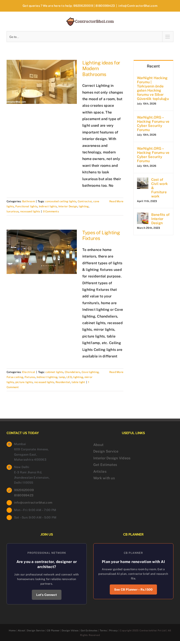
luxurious (13, 211)
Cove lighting (90, 372)
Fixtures (30, 377)
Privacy (113, 630)
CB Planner (53, 630)
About (98, 445)
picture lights (24, 382)
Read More (116, 201)
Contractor (85, 201)
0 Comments (51, 211)
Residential (63, 382)
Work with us (104, 478)
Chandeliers (72, 372)
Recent (153, 66)
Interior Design (67, 206)
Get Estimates (105, 465)
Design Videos (70, 630)
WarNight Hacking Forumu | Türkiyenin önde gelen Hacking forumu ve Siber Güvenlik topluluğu (153, 88)
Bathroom (28, 201)
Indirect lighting (47, 377)
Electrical (28, 372)
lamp (62, 377)
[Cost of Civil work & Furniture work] (142, 181)
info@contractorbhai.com (33, 502)
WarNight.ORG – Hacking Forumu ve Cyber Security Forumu (153, 123)
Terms (103, 630)
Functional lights (26, 206)
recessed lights (30, 211)
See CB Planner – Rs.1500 (133, 589)
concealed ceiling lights (60, 201)
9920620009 (83, 5)
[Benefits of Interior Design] (142, 216)
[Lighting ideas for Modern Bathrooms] (42, 82)
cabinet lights (54, 372)
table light (78, 382)
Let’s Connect (46, 595)
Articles (99, 471)
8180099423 (105, 5)
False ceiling (15, 377)
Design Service (105, 451)
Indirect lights (48, 206)
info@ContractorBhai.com (137, 5)
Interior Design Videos (111, 458)
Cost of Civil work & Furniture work (159, 188)
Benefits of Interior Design (160, 219)
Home (12, 630)
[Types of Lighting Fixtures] (42, 252)
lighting (84, 206)
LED (69, 377)
